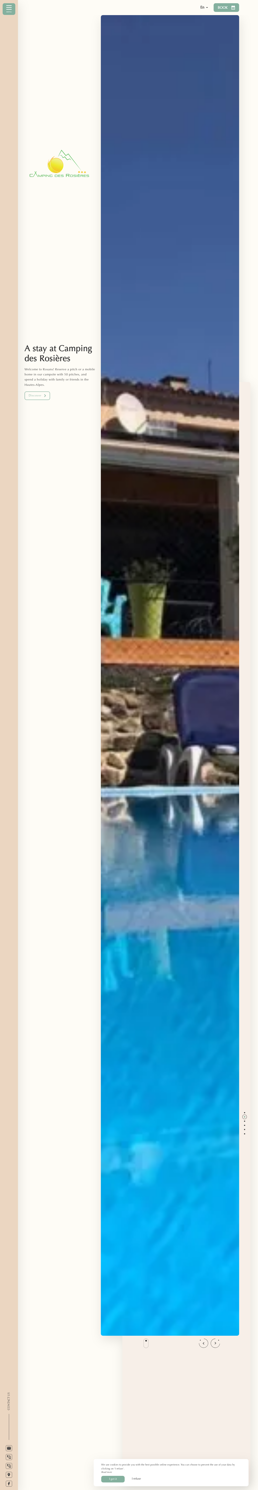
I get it (113, 1479)
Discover (35, 395)
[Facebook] (9, 1483)
